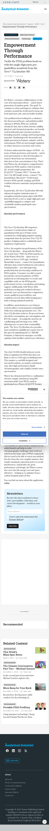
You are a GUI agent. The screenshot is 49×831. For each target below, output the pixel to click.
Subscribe (13, 526)
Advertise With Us (12, 792)
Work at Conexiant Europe (15, 783)
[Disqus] (24, 571)
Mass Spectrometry (27, 35)
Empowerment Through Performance (20, 26)
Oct (42, 24)
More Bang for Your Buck (17, 688)
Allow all (24, 434)
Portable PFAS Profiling (16, 707)
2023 (37, 24)
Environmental (11, 35)
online (7, 483)
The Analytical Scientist (14, 24)
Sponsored (37, 39)
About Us (8, 779)
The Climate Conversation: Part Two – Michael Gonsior (19, 667)
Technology (26, 39)
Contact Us (9, 796)
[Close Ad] (44, 822)
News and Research (12, 39)
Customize (23, 441)
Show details (37, 427)
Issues (30, 24)
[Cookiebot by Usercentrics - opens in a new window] (28, 389)
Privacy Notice (16, 519)
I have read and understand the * (23, 518)
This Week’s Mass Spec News (12, 653)
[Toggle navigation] (45, 9)
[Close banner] (44, 389)
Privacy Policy (10, 789)
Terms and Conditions (13, 786)
